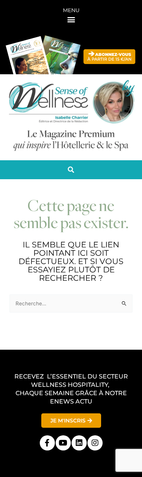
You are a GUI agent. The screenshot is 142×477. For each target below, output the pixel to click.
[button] (71, 19)
